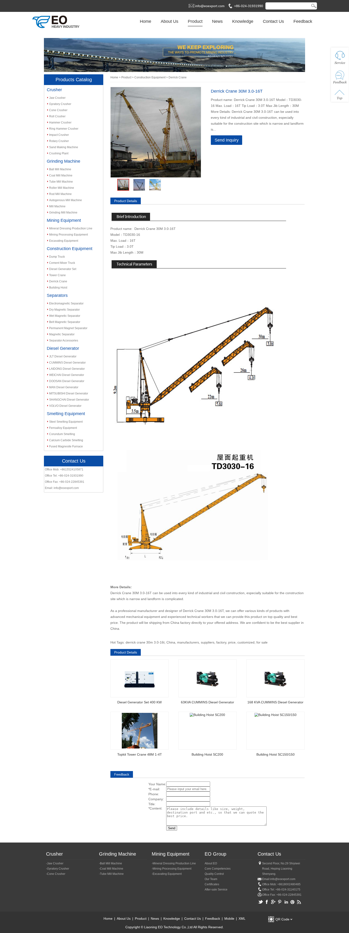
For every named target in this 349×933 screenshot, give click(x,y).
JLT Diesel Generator (62, 356)
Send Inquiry (227, 140)
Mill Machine (57, 206)
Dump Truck (57, 256)
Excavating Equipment (63, 240)
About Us (169, 21)
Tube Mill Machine (61, 181)
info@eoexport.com (210, 6)
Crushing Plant (58, 153)
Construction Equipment (69, 248)
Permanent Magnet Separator (68, 328)
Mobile (229, 918)
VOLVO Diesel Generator (65, 405)
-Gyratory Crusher (57, 868)
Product (195, 21)
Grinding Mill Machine (63, 212)
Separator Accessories (63, 340)
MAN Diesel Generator (63, 387)
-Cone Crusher (55, 874)
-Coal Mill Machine (111, 868)
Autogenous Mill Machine (65, 200)
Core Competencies (218, 868)
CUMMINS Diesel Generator (67, 362)
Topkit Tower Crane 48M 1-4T (139, 754)
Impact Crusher (59, 135)
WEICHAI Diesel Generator (66, 375)
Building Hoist (58, 287)
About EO (211, 863)
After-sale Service (216, 889)
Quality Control (214, 874)
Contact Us (273, 21)
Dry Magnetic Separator (64, 309)
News (217, 21)
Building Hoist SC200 (207, 754)
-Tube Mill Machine (111, 874)
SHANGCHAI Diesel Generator (69, 399)
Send (171, 828)
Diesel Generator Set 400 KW (139, 702)
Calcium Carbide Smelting (66, 440)
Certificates (212, 884)
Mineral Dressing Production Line (70, 228)
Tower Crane (57, 275)
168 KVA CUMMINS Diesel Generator (275, 702)
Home (145, 21)
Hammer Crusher (60, 122)
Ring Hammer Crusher (63, 128)
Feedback (302, 21)
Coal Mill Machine (60, 175)
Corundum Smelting (62, 434)
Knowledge (242, 21)
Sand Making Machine (63, 147)
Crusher (54, 89)
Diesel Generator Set (62, 269)
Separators (57, 295)
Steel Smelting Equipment (66, 421)
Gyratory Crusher (60, 104)
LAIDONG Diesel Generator (67, 368)
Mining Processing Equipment (68, 234)
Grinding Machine (63, 161)
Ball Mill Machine (60, 169)
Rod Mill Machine (60, 194)
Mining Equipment (64, 220)
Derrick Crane (58, 281)
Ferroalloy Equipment (63, 428)
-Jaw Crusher (54, 863)
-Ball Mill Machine (110, 863)
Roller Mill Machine (61, 187)
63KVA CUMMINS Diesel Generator (207, 702)
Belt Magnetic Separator (64, 322)
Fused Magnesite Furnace (66, 446)
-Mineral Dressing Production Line (174, 863)
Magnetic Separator (62, 334)
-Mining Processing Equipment (171, 868)
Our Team (211, 879)
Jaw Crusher (57, 97)
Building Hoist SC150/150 (275, 754)
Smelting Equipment (66, 413)
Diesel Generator (63, 348)
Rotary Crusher (59, 141)
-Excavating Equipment (167, 874)
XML (242, 918)
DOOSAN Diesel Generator (66, 381)
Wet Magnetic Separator (64, 315)
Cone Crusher (58, 110)
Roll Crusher (57, 116)
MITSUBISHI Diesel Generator (68, 393)
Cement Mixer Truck (62, 263)
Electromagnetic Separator (66, 303)
